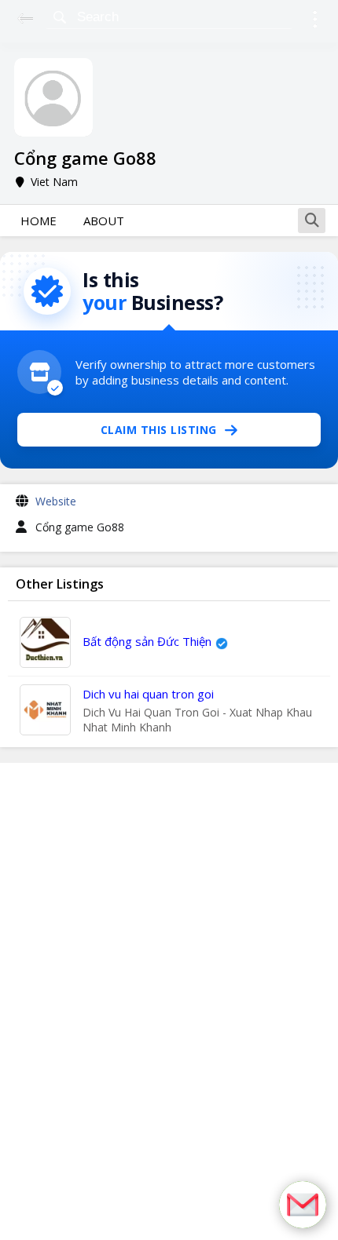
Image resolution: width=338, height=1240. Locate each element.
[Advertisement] (169, 1001)
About (103, 220)
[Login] (315, 22)
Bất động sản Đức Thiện (147, 641)
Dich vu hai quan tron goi (148, 694)
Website (55, 501)
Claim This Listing (159, 429)
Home (38, 220)
